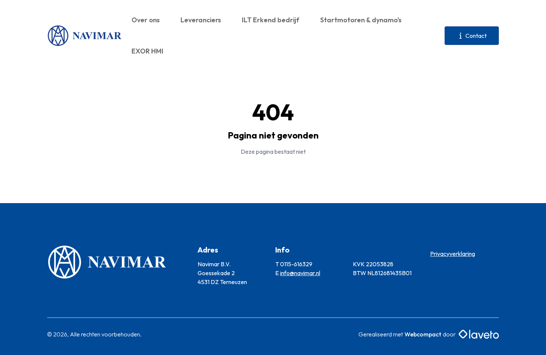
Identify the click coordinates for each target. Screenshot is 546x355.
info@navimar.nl (300, 273)
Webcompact (422, 334)
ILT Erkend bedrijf (270, 20)
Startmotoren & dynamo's (361, 20)
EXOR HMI (147, 51)
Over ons (145, 20)
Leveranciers (201, 20)
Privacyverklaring (452, 253)
